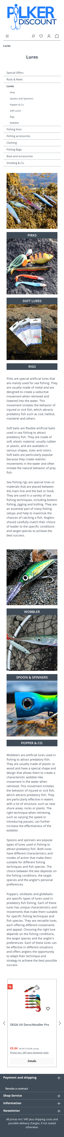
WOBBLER (32, 611)
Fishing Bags (14, 149)
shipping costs (44, 1119)
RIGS (32, 366)
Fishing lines (14, 129)
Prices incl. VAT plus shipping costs (29, 1052)
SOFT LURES (32, 301)
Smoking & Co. (15, 163)
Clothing (12, 143)
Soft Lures (15, 110)
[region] (32, 1023)
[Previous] (4, 1023)
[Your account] (49, 36)
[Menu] (7, 36)
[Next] (59, 1023)
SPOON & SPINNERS (32, 677)
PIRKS (32, 235)
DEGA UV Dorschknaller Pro (29, 1025)
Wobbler (14, 122)
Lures (10, 86)
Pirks (12, 92)
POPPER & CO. (32, 743)
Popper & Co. (17, 104)
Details (32, 1061)
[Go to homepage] (32, 17)
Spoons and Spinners (21, 98)
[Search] (33, 36)
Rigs (12, 116)
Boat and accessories (20, 156)
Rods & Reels (15, 79)
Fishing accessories (18, 136)
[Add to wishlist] (48, 1008)
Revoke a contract (16, 1088)
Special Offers (15, 72)
